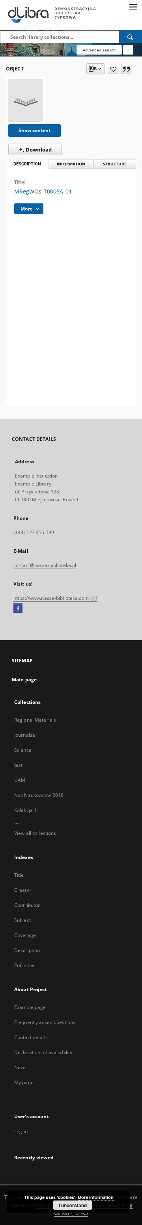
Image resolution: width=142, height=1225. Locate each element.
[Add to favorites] (113, 69)
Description (27, 950)
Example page (30, 1007)
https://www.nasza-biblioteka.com (51, 598)
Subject (22, 920)
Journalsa (24, 735)
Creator (23, 890)
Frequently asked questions (44, 1022)
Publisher (24, 965)
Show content (34, 130)
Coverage (25, 935)
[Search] (130, 36)
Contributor (27, 905)
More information (96, 1197)
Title (19, 875)
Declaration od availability (43, 1052)
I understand (73, 1205)
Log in (21, 1131)
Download (38, 149)
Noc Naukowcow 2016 (39, 795)
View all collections (35, 833)
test (18, 765)
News (20, 1067)
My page (24, 1082)
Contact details (31, 1037)
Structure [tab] (115, 164)
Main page (24, 679)
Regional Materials (35, 720)
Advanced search (99, 50)
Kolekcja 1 (25, 810)
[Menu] (133, 6)
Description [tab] (27, 164)
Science (23, 750)
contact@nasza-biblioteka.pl (44, 565)
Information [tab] (71, 164)
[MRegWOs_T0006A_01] (25, 100)
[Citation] (126, 69)
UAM (19, 780)
